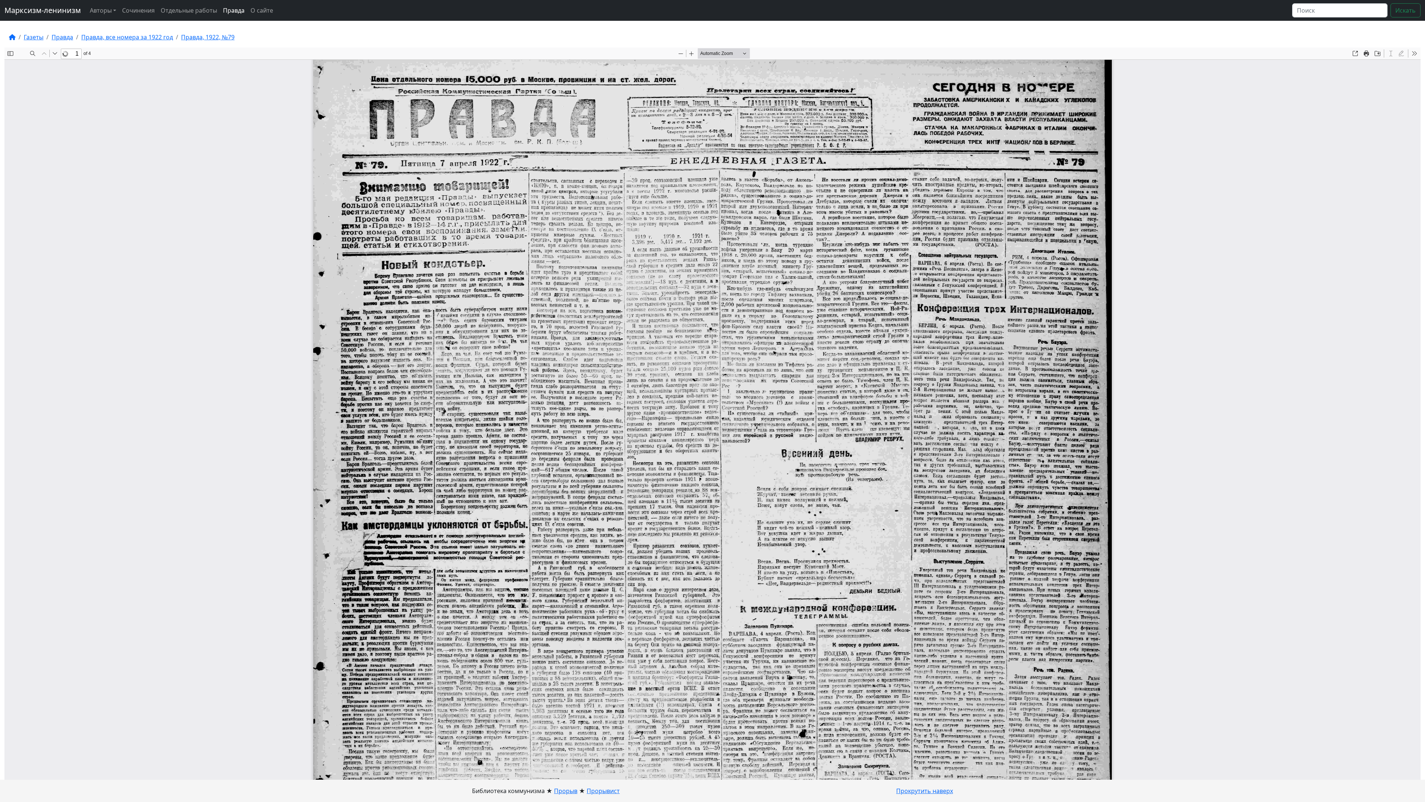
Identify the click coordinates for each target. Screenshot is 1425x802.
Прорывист (603, 791)
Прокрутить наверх (924, 791)
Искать (1405, 10)
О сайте (261, 10)
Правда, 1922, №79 (208, 37)
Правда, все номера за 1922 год (127, 37)
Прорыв (565, 791)
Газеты (33, 37)
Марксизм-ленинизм (42, 10)
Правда (234, 10)
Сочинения (138, 10)
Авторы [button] (101, 10)
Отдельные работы (189, 10)
